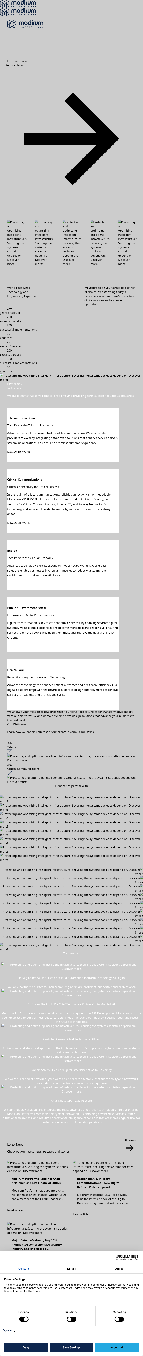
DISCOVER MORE (18, 452)
